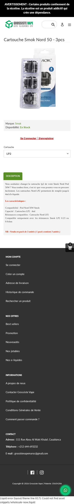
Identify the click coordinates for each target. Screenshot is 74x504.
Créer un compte (15, 274)
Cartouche (9, 147)
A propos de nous (15, 383)
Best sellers (12, 323)
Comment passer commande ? (22, 419)
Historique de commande (20, 292)
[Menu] (69, 24)
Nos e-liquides (14, 360)
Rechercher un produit (18, 300)
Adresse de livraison (17, 282)
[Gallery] (37, 79)
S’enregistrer (46, 138)
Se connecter (28, 138)
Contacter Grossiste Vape (20, 392)
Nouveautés (12, 341)
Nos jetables (13, 351)
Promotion (12, 333)
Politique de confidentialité (21, 401)
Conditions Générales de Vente (23, 410)
